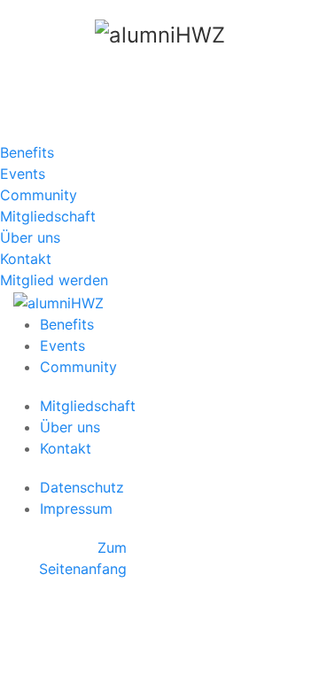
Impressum (76, 508)
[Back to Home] (159, 35)
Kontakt (25, 259)
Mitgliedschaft (48, 216)
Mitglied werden (54, 280)
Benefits (27, 152)
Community (38, 195)
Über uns (30, 237)
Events (22, 173)
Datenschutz (82, 487)
